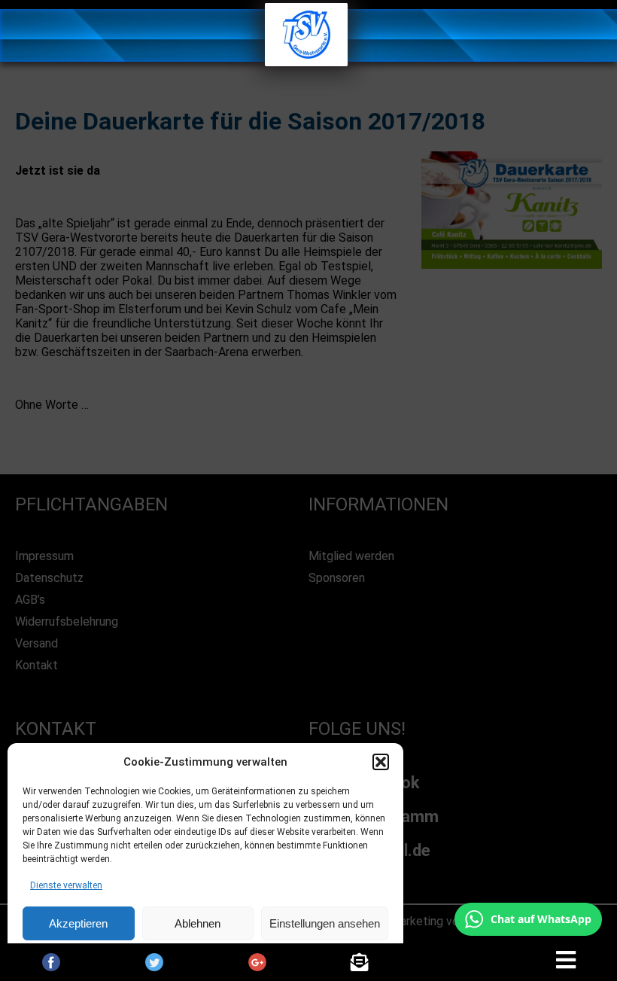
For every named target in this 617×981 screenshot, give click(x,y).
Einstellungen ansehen (324, 923)
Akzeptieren (78, 923)
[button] (380, 761)
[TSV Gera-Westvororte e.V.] (306, 62)
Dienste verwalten (66, 885)
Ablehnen (197, 923)
